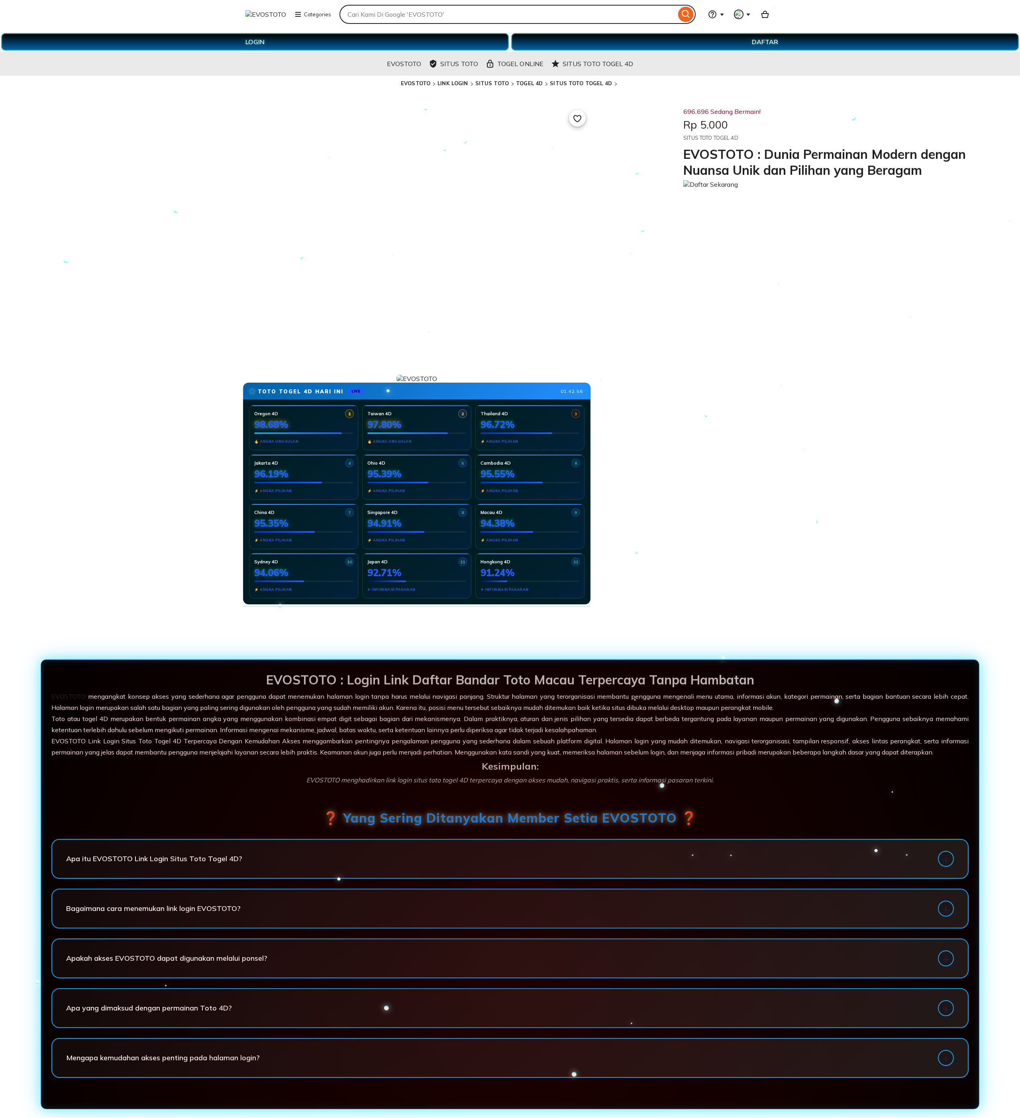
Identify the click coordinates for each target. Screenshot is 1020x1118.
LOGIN (255, 42)
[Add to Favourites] (577, 118)
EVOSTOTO (415, 83)
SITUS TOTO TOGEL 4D (581, 83)
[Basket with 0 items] (765, 14)
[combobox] (507, 14)
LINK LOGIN (452, 83)
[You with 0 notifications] (742, 14)
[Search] (686, 14)
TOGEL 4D (529, 83)
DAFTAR (765, 42)
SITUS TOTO (492, 83)
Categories (317, 14)
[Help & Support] (716, 14)
